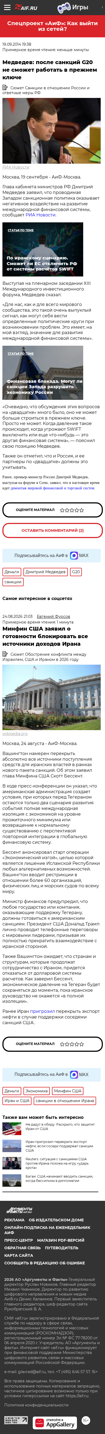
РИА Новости (15, 167)
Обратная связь (22, 1247)
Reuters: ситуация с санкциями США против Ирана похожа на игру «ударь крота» (57, 1163)
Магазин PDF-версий (61, 1240)
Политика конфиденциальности (36, 1405)
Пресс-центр (18, 1240)
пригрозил (42, 1011)
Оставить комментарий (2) (53, 530)
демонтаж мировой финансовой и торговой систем (52, 487)
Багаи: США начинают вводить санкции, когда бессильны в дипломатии (59, 1178)
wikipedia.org (15, 733)
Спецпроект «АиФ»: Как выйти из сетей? (52, 26)
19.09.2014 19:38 (16, 44)
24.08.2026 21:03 (17, 616)
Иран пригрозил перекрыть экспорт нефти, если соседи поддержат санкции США (59, 1146)
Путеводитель (61, 1247)
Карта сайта (18, 1255)
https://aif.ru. (77, 1395)
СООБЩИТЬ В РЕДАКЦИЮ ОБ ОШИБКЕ (44, 1263)
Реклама (14, 1220)
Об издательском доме (56, 1220)
